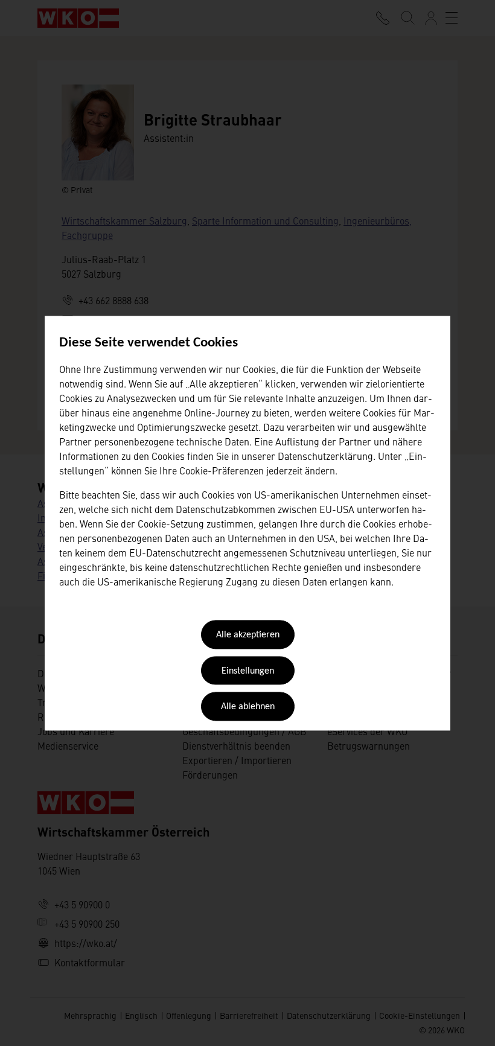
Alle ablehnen (248, 707)
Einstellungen (248, 671)
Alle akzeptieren (247, 635)
